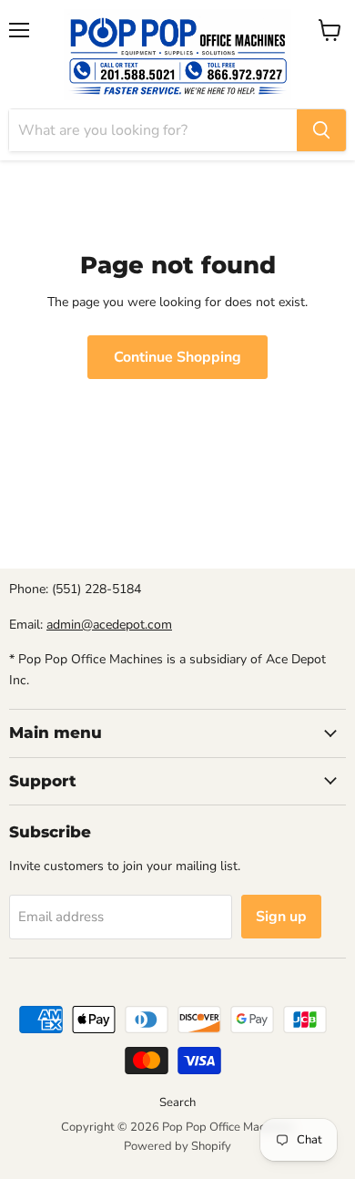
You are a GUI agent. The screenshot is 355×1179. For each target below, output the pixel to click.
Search (177, 1102)
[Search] (321, 130)
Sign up (281, 917)
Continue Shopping (177, 357)
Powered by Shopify (177, 1146)
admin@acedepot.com (109, 624)
